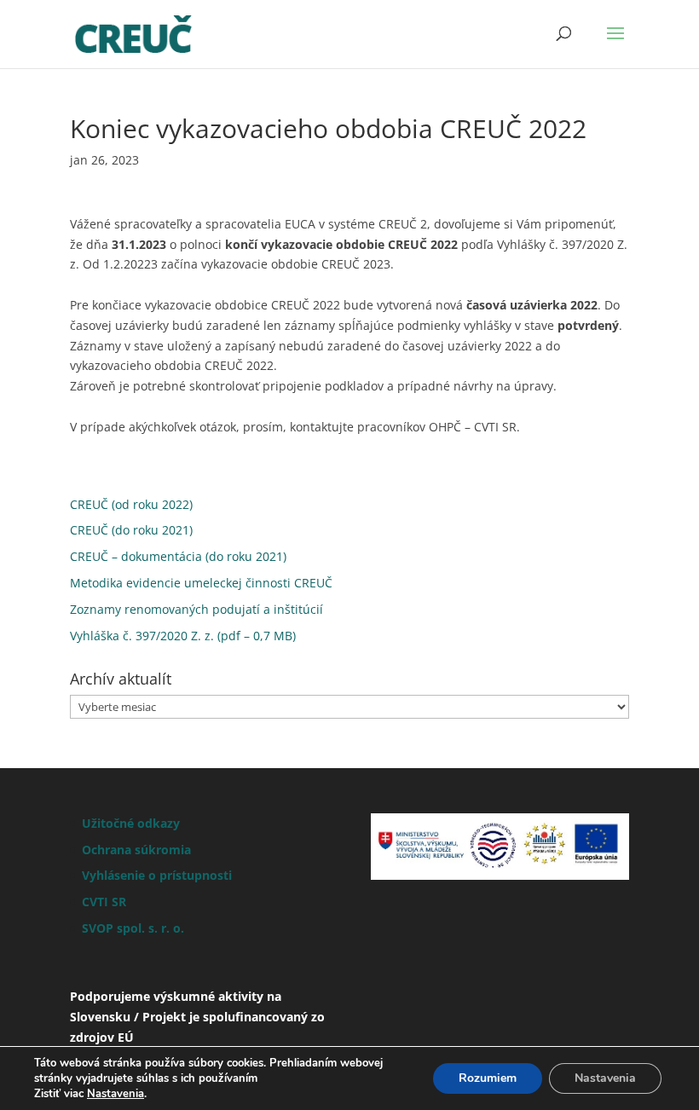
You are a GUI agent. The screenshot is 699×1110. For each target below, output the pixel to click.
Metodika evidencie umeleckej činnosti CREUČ (201, 583)
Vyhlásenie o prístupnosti (157, 875)
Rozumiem (488, 1078)
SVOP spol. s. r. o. (133, 928)
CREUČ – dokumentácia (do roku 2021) (178, 556)
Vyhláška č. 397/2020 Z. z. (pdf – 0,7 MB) (183, 635)
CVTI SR (104, 901)
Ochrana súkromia (136, 849)
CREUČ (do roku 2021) (131, 530)
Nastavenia (115, 1093)
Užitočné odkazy (131, 823)
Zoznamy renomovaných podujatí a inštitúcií (196, 609)
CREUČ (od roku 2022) (131, 504)
